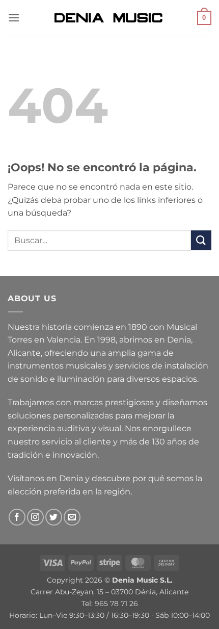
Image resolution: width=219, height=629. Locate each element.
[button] (14, 17)
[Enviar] (201, 240)
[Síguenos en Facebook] (17, 517)
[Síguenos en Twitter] (53, 517)
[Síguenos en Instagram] (35, 517)
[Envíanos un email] (72, 517)
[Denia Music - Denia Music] (109, 18)
